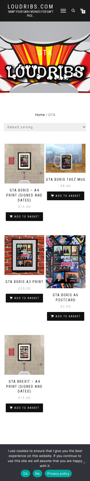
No (37, 474)
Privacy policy (58, 474)
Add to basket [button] (26, 216)
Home (40, 114)
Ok (25, 474)
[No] (83, 462)
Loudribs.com (31, 7)
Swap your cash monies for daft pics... (31, 14)
